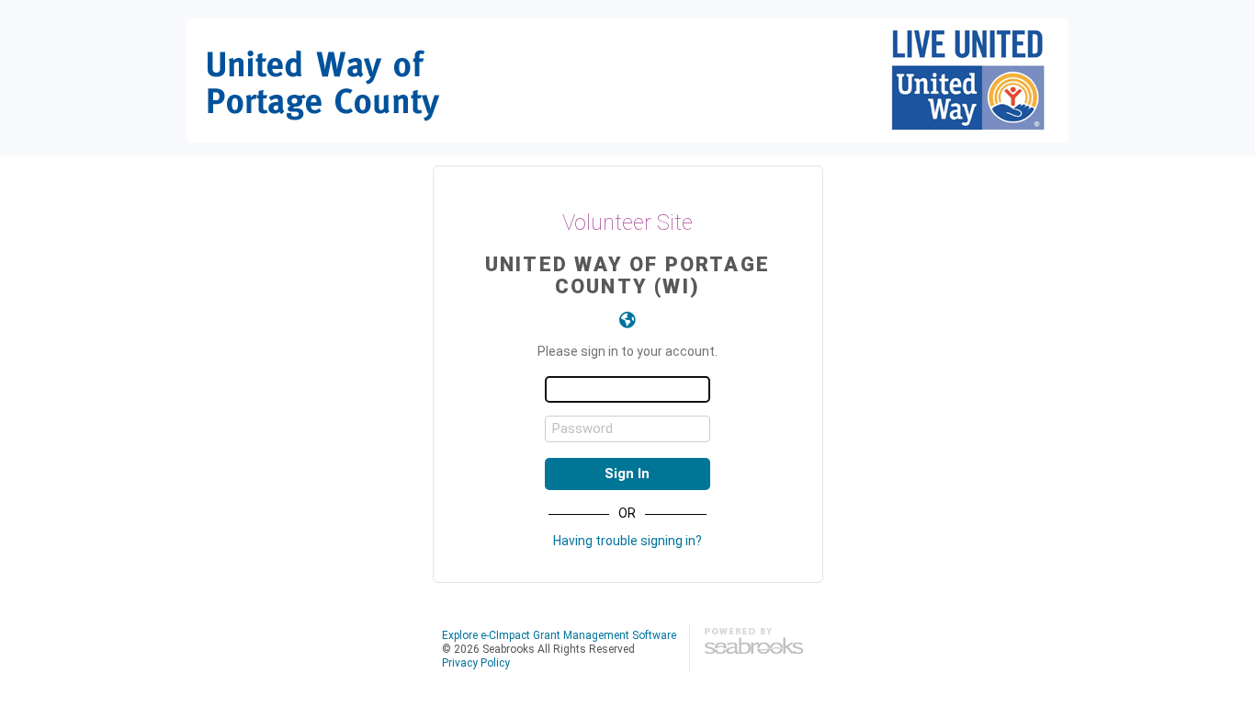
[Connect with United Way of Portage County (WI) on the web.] (627, 320)
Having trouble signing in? (627, 540)
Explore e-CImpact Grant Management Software (559, 635)
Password (582, 429)
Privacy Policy (476, 663)
